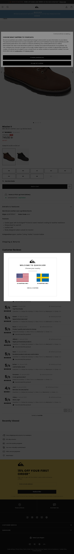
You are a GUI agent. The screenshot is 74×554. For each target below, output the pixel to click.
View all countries (32, 288)
